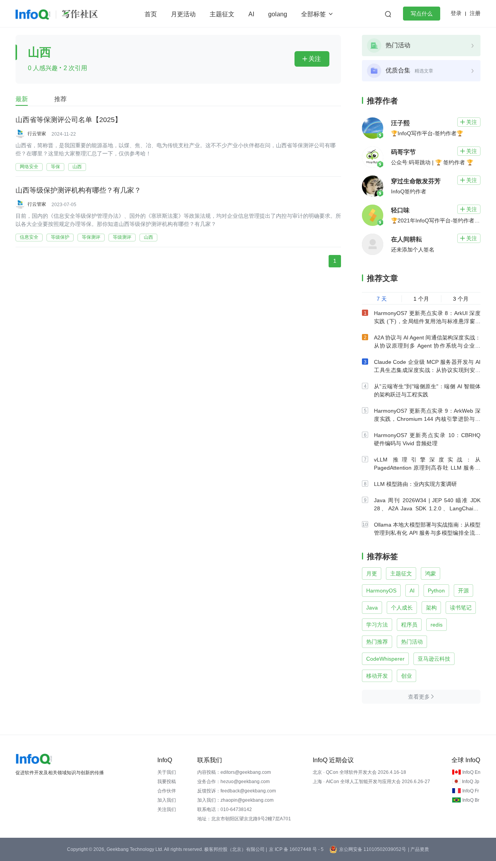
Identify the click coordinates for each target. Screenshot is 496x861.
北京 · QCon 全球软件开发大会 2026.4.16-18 (359, 772)
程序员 (409, 625)
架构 (431, 607)
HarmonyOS (381, 590)
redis (437, 625)
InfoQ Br (470, 800)
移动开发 (377, 676)
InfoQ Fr (470, 791)
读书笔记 (461, 607)
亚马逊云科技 (434, 659)
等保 (55, 166)
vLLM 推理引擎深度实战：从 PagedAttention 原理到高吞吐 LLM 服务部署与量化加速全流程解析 (427, 467)
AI (251, 14)
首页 (151, 14)
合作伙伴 (166, 791)
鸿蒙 (430, 573)
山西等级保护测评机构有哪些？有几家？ (78, 190)
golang (277, 14)
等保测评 (91, 237)
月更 (371, 573)
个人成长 (402, 607)
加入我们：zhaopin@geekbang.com (235, 800)
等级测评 (122, 237)
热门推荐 (377, 642)
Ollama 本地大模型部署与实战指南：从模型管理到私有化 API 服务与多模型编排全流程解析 (427, 533)
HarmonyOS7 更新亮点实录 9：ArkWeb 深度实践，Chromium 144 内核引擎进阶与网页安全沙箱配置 (427, 419)
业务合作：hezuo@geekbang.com (233, 781)
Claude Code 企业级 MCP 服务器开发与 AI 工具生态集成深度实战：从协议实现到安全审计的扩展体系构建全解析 (427, 370)
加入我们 (166, 800)
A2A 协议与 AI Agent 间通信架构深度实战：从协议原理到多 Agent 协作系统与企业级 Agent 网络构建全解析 (427, 345)
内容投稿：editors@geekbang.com (234, 772)
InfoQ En (471, 772)
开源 (463, 590)
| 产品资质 (418, 849)
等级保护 (60, 237)
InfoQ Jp (470, 781)
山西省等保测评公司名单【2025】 (69, 120)
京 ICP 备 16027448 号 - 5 (296, 849)
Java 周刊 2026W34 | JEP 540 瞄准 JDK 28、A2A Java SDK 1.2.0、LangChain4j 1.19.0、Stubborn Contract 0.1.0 (427, 508)
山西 (77, 166)
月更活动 (183, 14)
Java (372, 607)
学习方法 (377, 625)
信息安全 (29, 237)
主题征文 (222, 14)
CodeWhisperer (385, 659)
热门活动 (412, 642)
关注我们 (166, 809)
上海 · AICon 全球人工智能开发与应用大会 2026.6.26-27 (371, 781)
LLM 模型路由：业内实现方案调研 (415, 484)
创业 (406, 676)
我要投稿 (166, 781)
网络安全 (29, 166)
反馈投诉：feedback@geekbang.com (236, 791)
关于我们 (166, 772)
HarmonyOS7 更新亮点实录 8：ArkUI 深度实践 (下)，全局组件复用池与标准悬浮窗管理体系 (427, 321)
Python (436, 590)
